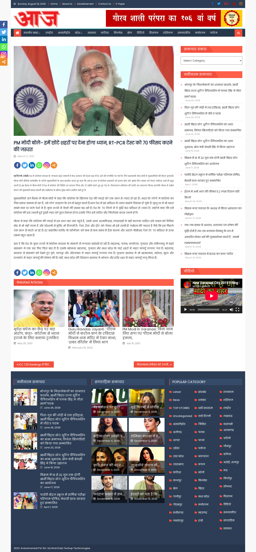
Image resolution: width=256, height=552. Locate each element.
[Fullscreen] (237, 309)
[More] (54, 165)
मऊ (225, 470)
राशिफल (168, 33)
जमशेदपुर (178, 520)
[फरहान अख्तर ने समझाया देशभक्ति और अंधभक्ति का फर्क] (109, 487)
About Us (67, 3)
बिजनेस (118, 33)
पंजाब (201, 432)
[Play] (185, 309)
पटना (201, 440)
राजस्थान (228, 392)
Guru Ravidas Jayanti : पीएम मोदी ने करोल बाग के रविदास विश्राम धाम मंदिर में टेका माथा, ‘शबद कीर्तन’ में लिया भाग (92, 336)
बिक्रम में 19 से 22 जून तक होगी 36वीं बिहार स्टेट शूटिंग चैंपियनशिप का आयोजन (211, 161)
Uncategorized (182, 416)
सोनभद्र (227, 486)
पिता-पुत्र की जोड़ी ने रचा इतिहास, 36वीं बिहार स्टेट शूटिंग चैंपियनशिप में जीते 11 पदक (212, 110)
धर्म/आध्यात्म (205, 408)
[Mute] (231, 309)
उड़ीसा (176, 448)
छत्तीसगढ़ (178, 512)
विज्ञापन (153, 33)
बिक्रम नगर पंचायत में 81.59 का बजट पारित (208, 254)
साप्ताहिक (229, 520)
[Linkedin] (32, 165)
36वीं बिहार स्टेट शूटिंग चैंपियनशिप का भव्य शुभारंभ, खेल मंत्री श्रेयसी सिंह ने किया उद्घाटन (209, 144)
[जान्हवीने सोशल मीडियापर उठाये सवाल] (147, 460)
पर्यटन (213, 33)
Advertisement (85, 3)
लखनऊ (228, 416)
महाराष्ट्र (202, 512)
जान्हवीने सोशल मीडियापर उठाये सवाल (158, 465)
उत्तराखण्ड (178, 464)
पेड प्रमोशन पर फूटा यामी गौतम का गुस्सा (121, 407)
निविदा (202, 424)
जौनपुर (227, 446)
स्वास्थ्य (92, 33)
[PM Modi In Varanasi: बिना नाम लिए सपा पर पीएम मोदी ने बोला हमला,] (148, 308)
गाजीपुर (177, 496)
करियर (105, 33)
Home (54, 3)
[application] (211, 296)
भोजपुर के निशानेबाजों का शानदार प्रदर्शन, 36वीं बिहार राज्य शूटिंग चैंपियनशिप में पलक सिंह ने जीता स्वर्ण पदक (212, 91)
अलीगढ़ (177, 432)
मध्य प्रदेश (203, 496)
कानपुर (177, 480)
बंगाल (201, 464)
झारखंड (202, 392)
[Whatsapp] (39, 165)
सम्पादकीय (184, 33)
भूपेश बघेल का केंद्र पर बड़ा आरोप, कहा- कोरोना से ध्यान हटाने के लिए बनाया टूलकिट (36, 333)
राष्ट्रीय (49, 33)
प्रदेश (77, 33)
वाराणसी (228, 424)
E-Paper (120, 3)
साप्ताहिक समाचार (109, 382)
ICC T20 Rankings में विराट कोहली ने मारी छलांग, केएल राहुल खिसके (36, 364)
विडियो (140, 33)
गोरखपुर (177, 504)
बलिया (227, 454)
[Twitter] (24, 165)
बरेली (201, 472)
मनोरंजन (200, 33)
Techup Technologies (77, 548)
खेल (129, 33)
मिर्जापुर (227, 478)
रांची (200, 520)
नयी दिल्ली (204, 416)
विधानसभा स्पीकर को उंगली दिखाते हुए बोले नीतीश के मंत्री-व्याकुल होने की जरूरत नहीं (155, 364)
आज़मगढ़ (228, 430)
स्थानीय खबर (31, 33)
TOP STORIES (181, 408)
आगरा (176, 440)
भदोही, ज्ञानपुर (231, 462)
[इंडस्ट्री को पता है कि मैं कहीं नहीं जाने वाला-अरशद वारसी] (147, 487)
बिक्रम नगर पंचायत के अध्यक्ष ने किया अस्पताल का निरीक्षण (213, 211)
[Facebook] (17, 165)
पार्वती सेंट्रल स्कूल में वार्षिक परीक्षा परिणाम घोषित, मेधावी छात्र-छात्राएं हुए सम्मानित (212, 178)
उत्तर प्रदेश (178, 456)
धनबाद (202, 400)
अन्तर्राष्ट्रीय (64, 33)
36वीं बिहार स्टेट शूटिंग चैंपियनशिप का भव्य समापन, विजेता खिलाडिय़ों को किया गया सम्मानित (212, 127)
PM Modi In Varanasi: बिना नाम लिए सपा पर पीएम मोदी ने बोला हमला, (148, 333)
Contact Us (104, 3)
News (176, 400)
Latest (177, 392)
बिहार (201, 488)
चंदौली (227, 438)
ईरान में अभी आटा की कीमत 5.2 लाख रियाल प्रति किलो (211, 194)
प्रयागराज (203, 456)
